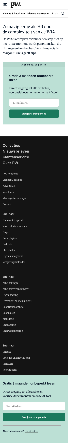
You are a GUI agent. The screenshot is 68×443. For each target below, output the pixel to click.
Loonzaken (9, 312)
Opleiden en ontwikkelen (16, 357)
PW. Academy (10, 173)
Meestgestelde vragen (15, 198)
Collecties (11, 145)
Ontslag (7, 351)
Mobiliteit (8, 318)
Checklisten (9, 250)
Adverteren (9, 185)
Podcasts (7, 244)
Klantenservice (16, 157)
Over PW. (11, 163)
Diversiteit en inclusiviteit (17, 300)
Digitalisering (10, 294)
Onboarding (9, 324)
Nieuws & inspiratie (14, 220)
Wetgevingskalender (14, 262)
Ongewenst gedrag (13, 330)
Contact (7, 204)
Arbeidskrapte (10, 282)
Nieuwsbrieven (16, 151)
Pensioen (8, 363)
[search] (62, 13)
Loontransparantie (13, 306)
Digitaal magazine (13, 256)
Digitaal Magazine (12, 179)
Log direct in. (31, 431)
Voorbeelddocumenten (15, 226)
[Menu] (5, 4)
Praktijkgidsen (11, 238)
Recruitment (10, 369)
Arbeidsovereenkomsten (16, 288)
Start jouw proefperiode (34, 113)
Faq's (5, 232)
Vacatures (8, 192)
